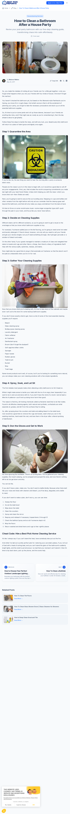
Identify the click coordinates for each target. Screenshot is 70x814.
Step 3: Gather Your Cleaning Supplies (22, 260)
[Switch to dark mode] (43, 2)
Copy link (55, 81)
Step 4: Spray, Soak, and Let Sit (18, 383)
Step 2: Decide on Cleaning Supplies (20, 218)
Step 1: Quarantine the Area (16, 131)
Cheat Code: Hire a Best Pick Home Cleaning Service (29, 533)
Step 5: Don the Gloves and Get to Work (22, 426)
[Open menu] (66, 2)
